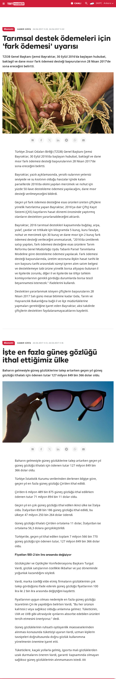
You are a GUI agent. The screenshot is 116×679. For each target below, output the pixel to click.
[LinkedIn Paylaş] (58, 140)
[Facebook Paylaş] (41, 140)
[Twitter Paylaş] (50, 140)
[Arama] (86, 3)
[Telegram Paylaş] (66, 140)
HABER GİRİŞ (24, 29)
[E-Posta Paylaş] (83, 140)
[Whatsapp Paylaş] (75, 140)
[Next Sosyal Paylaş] (33, 140)
